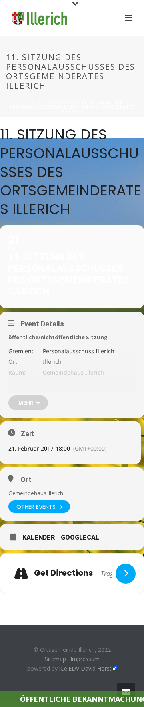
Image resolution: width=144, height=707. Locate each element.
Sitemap (55, 659)
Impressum (85, 659)
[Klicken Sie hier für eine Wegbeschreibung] (126, 574)
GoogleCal (80, 537)
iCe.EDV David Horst (85, 668)
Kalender (38, 537)
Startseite (36, 102)
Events (66, 102)
